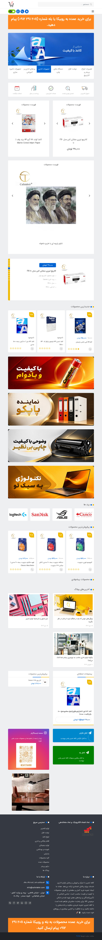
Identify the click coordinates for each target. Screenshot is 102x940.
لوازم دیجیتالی (44, 845)
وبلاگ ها (46, 870)
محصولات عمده (43, 862)
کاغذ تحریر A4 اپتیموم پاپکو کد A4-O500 (81, 343)
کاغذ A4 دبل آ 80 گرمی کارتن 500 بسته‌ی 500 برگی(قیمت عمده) (23, 343)
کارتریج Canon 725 (34, 680)
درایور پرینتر (45, 866)
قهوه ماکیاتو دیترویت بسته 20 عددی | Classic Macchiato (51, 564)
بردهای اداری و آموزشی (29, 70)
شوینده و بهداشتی (42, 849)
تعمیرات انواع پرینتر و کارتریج (87, 72)
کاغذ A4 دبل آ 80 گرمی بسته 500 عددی (52, 343)
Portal (78, 936)
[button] (27, 11)
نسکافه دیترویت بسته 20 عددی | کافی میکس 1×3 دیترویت (80, 564)
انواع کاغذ (45, 837)
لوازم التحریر (45, 828)
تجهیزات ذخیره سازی (15, 70)
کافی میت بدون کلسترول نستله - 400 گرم (22, 564)
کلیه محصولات (44, 857)
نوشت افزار (72, 68)
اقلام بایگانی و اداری (42, 841)
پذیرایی (46, 853)
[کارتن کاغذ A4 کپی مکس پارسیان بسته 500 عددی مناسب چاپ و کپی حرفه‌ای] (28, 121)
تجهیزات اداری (44, 68)
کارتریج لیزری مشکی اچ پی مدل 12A (41, 270)
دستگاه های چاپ (58, 70)
